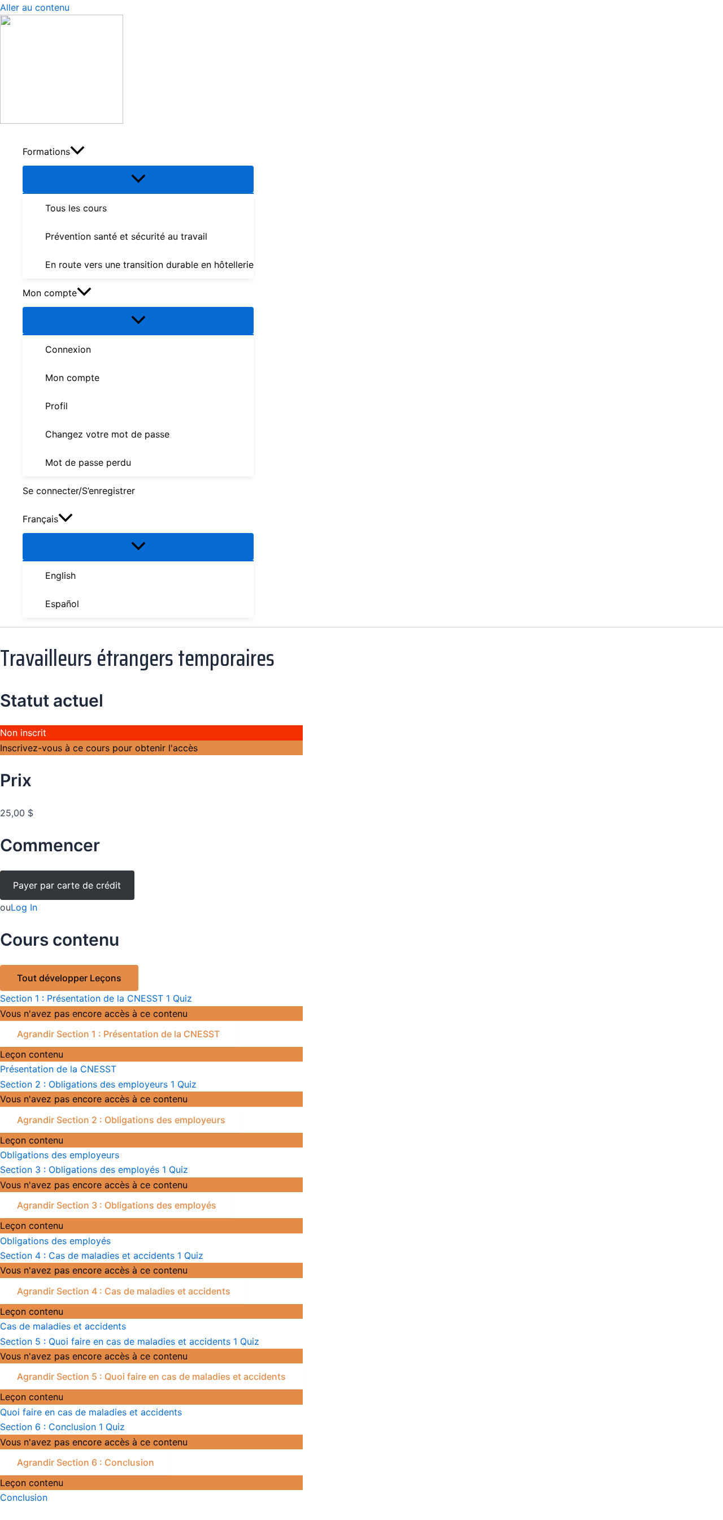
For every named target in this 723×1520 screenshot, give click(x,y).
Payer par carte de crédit (67, 885)
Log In (24, 907)
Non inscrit (23, 732)
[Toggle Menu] (138, 179)
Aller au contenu (34, 7)
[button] (77, 151)
